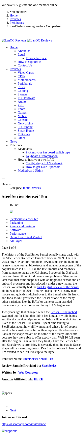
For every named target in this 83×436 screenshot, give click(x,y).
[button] (14, 47)
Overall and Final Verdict (26, 237)
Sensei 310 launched (64, 312)
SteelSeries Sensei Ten (24, 219)
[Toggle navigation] (3, 178)
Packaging (16, 222)
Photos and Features (22, 226)
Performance (18, 233)
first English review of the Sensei (58, 287)
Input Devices (32, 188)
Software (15, 230)
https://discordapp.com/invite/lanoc (24, 424)
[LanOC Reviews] (27, 40)
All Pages (16, 240)
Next (13, 410)
